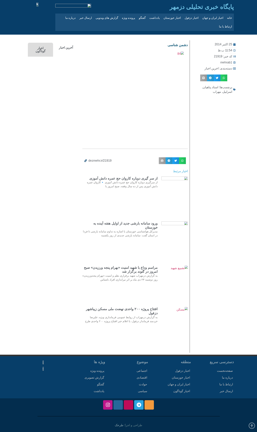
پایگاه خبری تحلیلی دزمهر (202, 6)
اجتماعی (142, 370)
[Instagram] (108, 405)
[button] (224, 78)
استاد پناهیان (210, 87)
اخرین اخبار (212, 68)
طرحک (119, 425)
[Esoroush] (118, 405)
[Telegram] (139, 405)
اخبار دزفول (191, 17)
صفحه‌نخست (225, 370)
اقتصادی (142, 377)
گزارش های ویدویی (107, 17)
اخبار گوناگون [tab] (41, 49)
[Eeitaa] (149, 405)
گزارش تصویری (94, 377)
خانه (229, 17)
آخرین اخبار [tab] (66, 47)
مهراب (217, 91)
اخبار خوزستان (172, 17)
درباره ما (70, 17)
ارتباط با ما (225, 26)
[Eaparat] (128, 405)
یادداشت (154, 17)
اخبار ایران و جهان (212, 17)
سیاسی (142, 391)
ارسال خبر (85, 17)
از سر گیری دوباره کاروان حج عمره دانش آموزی (123, 178)
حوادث (143, 384)
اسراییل (227, 91)
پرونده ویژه (128, 17)
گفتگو (142, 17)
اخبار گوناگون (181, 391)
